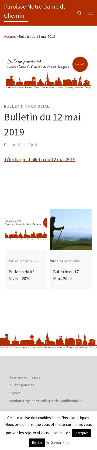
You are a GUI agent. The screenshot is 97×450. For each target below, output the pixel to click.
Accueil (10, 36)
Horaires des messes (24, 377)
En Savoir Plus (58, 442)
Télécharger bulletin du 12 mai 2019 (39, 159)
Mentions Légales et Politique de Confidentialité (46, 401)
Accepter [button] (81, 433)
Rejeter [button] (37, 442)
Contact (14, 393)
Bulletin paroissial (22, 385)
